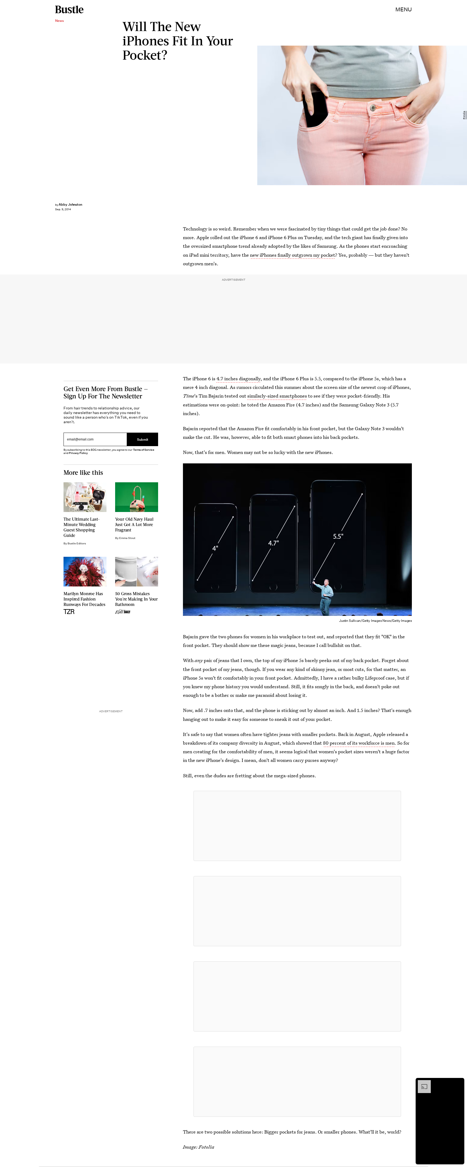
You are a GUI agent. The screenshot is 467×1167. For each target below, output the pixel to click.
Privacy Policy (78, 453)
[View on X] (297, 826)
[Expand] (421, 1083)
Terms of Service (143, 450)
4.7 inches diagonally (238, 378)
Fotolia (464, 115)
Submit (142, 439)
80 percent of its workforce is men (359, 743)
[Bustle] (69, 9)
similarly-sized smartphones (277, 396)
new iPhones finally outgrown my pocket (292, 255)
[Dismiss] (458, 1083)
